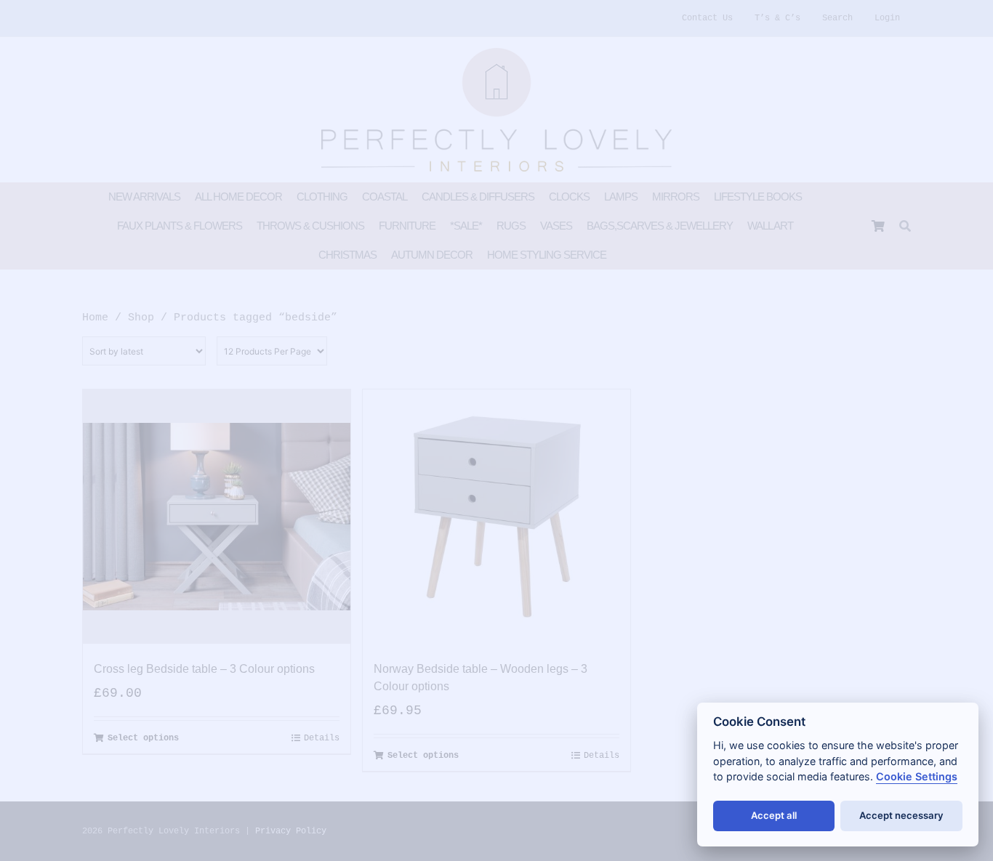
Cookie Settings (916, 776)
